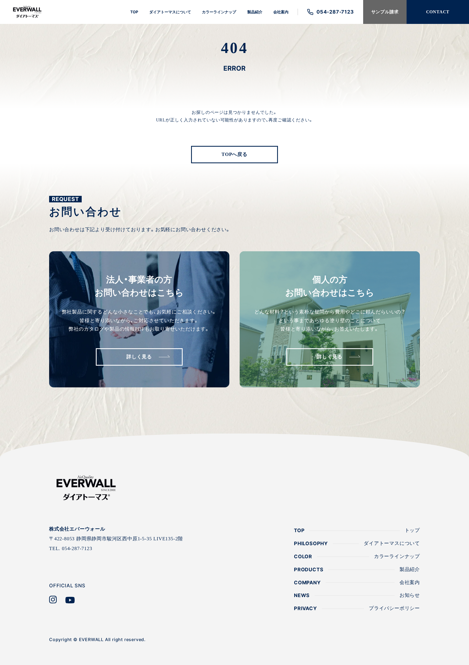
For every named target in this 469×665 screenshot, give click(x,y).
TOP (134, 12)
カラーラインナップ (219, 12)
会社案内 (281, 12)
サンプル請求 (385, 12)
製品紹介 (254, 12)
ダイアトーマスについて (170, 12)
